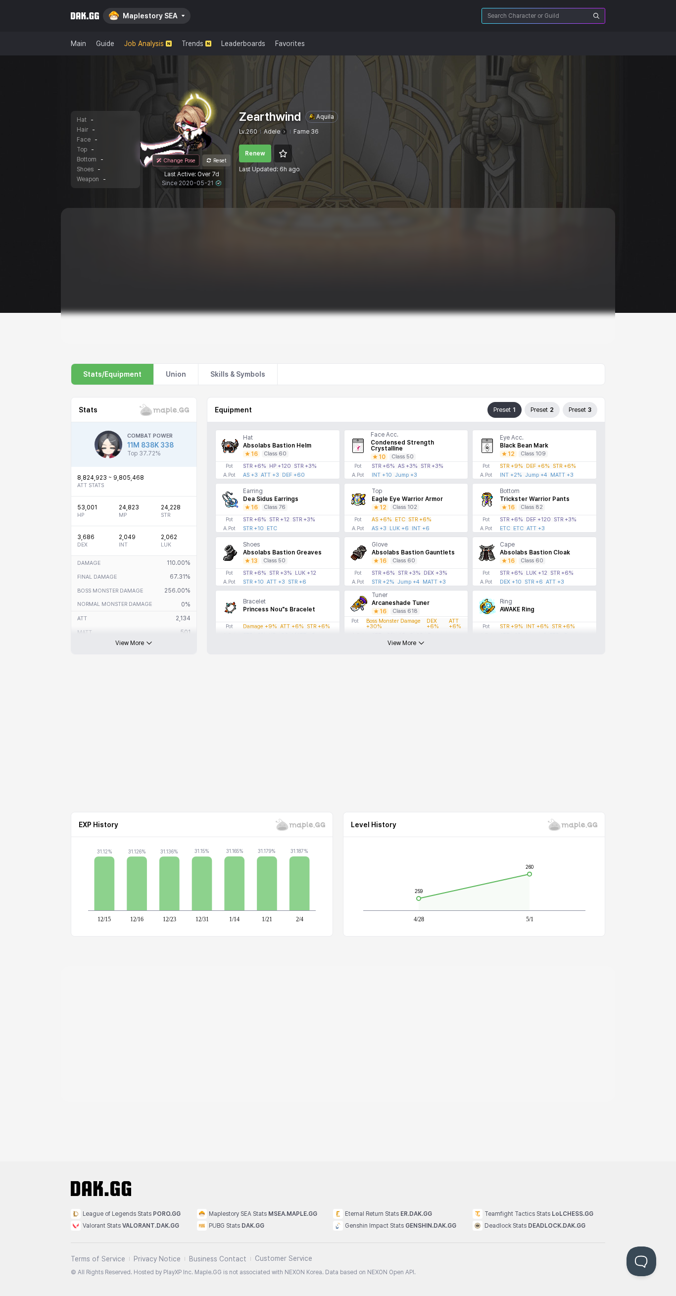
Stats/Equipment (112, 374)
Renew (255, 153)
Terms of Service (98, 1258)
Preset (504, 409)
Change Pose (179, 160)
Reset (220, 160)
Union (176, 374)
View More (129, 643)
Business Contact (217, 1258)
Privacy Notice (157, 1258)
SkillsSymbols (237, 374)
